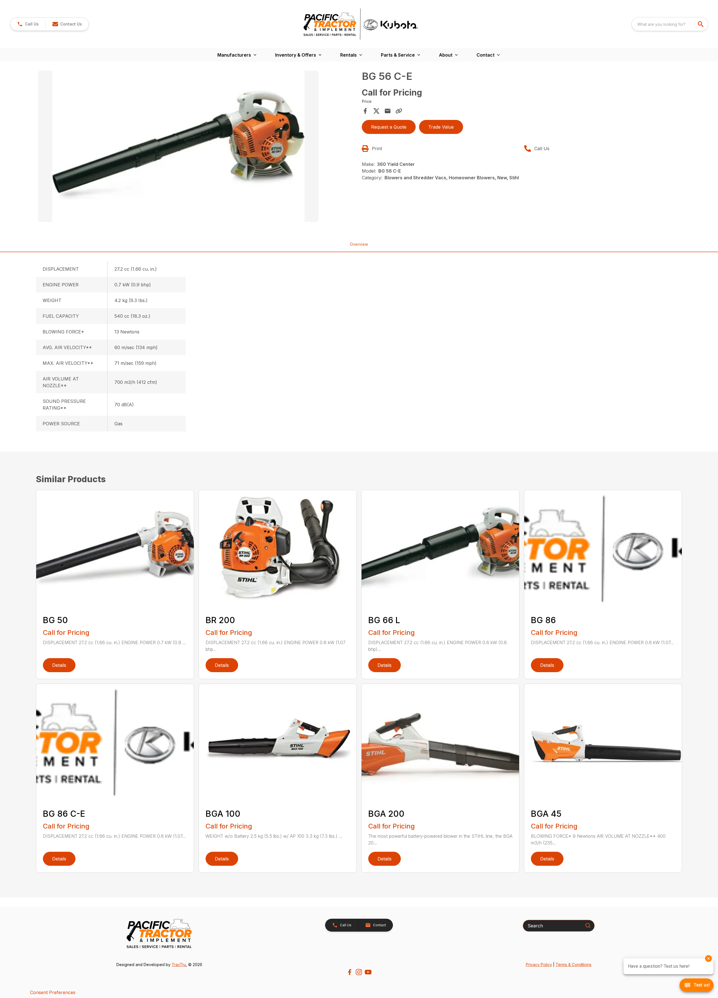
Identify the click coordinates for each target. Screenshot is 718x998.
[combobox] (670, 24)
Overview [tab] (359, 244)
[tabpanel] (197, 147)
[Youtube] (368, 972)
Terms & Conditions (574, 964)
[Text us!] (696, 985)
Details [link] (59, 665)
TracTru (179, 964)
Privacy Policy (539, 964)
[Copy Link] (398, 111)
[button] (27, 24)
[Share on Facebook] (365, 111)
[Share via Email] (387, 111)
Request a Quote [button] (388, 127)
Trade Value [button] (441, 127)
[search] (701, 24)
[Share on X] (376, 111)
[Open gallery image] (178, 146)
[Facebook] (349, 972)
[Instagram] (358, 972)
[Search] (588, 925)
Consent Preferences (52, 992)
